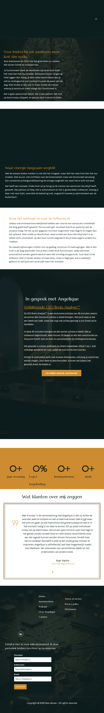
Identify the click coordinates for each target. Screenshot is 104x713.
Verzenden (20, 687)
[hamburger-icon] (96, 19)
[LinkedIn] (20, 634)
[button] (47, 571)
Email (17, 674)
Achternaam (19, 665)
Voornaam (18, 655)
